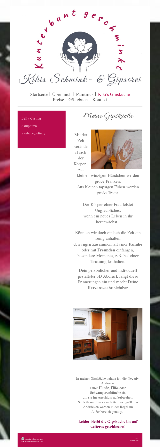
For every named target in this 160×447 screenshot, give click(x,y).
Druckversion (30, 439)
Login (136, 438)
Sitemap (40, 439)
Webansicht (134, 440)
